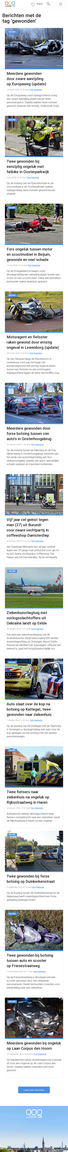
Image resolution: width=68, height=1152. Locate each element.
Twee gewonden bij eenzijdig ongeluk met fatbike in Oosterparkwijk (28, 166)
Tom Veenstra (36, 90)
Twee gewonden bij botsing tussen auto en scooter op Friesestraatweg (30, 960)
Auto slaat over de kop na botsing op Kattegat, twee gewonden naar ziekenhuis (29, 709)
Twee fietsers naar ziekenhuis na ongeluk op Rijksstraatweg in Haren (28, 797)
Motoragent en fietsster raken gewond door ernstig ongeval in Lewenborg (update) (33, 342)
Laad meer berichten (34, 1090)
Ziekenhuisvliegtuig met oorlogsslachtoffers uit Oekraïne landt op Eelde (27, 618)
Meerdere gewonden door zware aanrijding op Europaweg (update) (26, 78)
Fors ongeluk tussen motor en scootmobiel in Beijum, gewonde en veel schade (30, 254)
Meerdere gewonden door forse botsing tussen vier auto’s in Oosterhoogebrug (29, 433)
